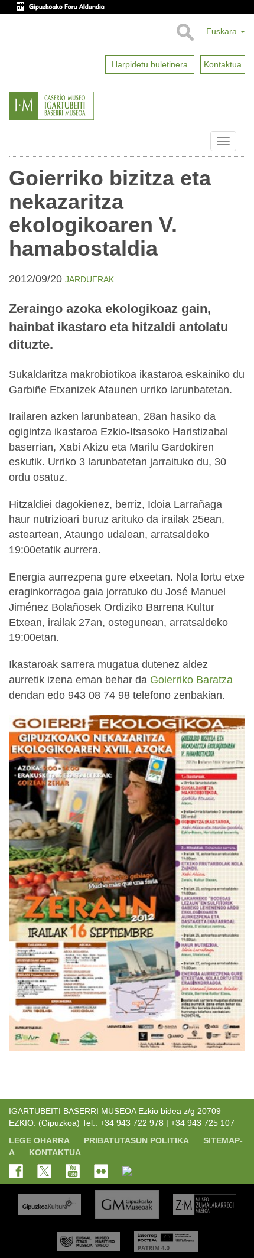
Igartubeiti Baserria (18, 141)
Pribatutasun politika (136, 1140)
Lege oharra (39, 1140)
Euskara (222, 31)
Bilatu (184, 32)
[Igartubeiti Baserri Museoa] (80, 106)
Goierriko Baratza (191, 680)
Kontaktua (55, 1152)
